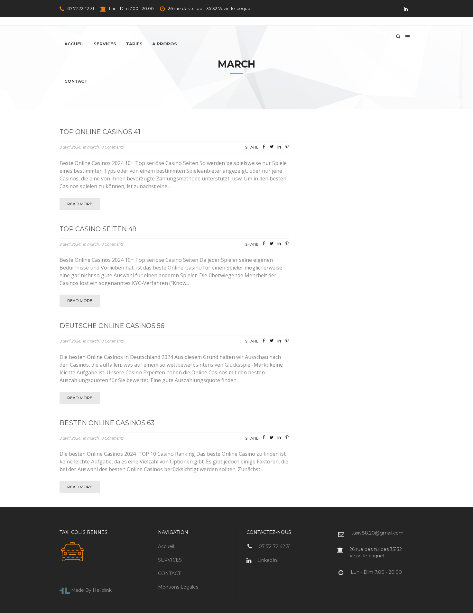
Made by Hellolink (91, 590)
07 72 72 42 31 (80, 8)
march (93, 147)
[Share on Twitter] (272, 148)
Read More (79, 203)
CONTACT (169, 573)
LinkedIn (266, 560)
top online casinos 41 (100, 132)
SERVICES (170, 560)
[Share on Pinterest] (287, 148)
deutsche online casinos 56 (112, 326)
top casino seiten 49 (98, 229)
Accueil (166, 546)
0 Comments (112, 147)
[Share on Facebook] (264, 148)
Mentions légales (178, 587)
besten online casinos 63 (107, 423)
